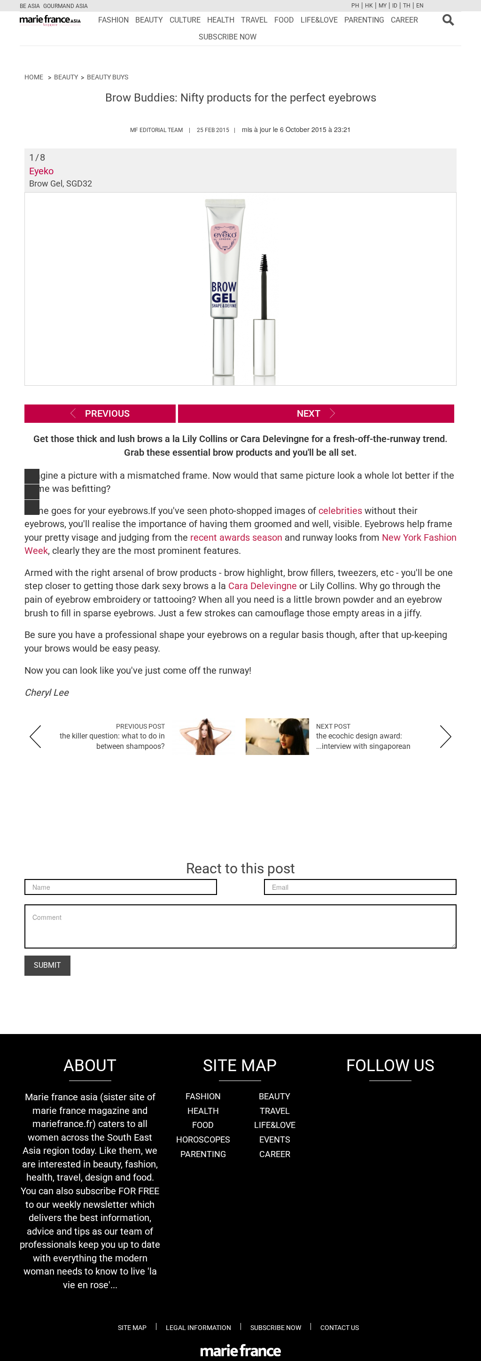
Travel (254, 20)
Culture (185, 20)
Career (404, 20)
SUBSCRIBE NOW (227, 36)
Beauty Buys (107, 77)
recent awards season (236, 537)
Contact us (339, 1327)
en (420, 5)
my (383, 5)
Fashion (113, 20)
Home (33, 77)
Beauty (149, 20)
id (394, 5)
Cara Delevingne (262, 585)
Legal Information (198, 1327)
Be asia (30, 6)
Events (274, 1139)
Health (220, 20)
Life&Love (319, 20)
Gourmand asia (65, 6)
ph (355, 5)
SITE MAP (132, 1327)
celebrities (341, 510)
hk (369, 5)
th (407, 5)
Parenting (364, 20)
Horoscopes (203, 1139)
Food (284, 20)
